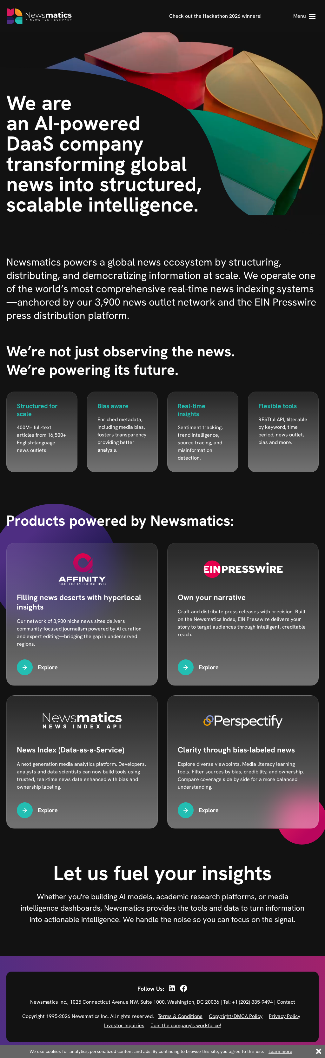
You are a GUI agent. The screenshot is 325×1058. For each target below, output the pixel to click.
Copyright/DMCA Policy (235, 1016)
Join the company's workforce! (186, 1025)
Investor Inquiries (124, 1025)
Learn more (280, 1051)
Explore (48, 667)
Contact (286, 1002)
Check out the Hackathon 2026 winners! (215, 16)
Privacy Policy (284, 1016)
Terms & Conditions (180, 1016)
